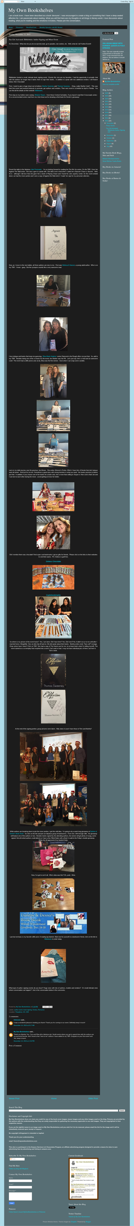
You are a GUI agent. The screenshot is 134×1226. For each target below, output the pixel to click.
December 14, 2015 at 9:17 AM (24, 1025)
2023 (107, 99)
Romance (41, 1010)
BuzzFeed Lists (31, 27)
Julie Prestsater (36, 169)
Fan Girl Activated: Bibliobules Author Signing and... (115, 130)
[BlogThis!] (45, 1007)
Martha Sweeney (48, 86)
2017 (107, 115)
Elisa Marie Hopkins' (50, 356)
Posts (13, 1159)
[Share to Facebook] (49, 1007)
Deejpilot (74, 1222)
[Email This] (43, 1007)
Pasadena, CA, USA (22, 1012)
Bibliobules (38, 90)
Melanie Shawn (40, 95)
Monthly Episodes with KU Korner (51, 27)
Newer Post (14, 1098)
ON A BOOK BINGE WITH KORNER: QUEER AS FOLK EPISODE (114, 45)
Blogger (88, 1222)
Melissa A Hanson (68, 265)
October (109, 138)
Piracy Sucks (110, 125)
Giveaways (19, 27)
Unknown (17, 1020)
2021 (107, 104)
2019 (107, 110)
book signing (27, 1010)
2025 (107, 93)
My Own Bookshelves (30, 10)
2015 (107, 121)
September (110, 141)
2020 (107, 107)
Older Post (93, 1098)
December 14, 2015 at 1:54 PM (24, 1041)
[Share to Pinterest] (51, 1007)
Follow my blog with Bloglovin (18, 1169)
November (110, 135)
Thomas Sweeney (63, 86)
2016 (107, 118)
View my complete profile (111, 84)
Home (11, 27)
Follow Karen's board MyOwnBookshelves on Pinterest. (27, 1212)
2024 (107, 96)
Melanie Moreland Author (111, 158)
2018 (107, 112)
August (109, 143)
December (110, 123)
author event (18, 1010)
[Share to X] (47, 1007)
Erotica (35, 1010)
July (108, 146)
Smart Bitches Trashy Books (112, 161)
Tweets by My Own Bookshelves (79, 1216)
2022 (107, 101)
